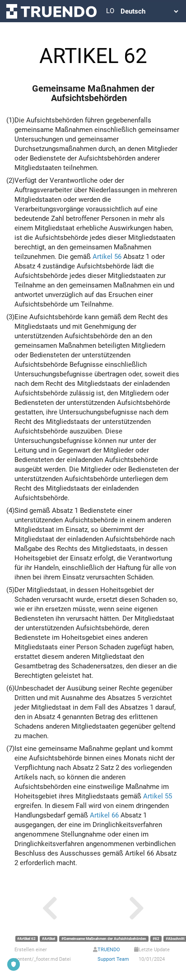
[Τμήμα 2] (136, 908)
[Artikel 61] (49, 908)
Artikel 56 (107, 257)
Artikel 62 (27, 938)
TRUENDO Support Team (113, 954)
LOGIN (110, 11)
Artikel (49, 938)
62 (157, 938)
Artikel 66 (104, 815)
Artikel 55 (157, 796)
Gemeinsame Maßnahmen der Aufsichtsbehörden (105, 938)
